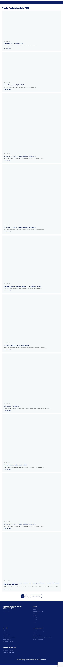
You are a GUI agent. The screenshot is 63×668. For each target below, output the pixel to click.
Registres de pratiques (8, 652)
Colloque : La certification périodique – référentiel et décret (22, 286)
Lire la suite (7, 48)
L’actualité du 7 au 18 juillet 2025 (14, 85)
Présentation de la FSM (38, 611)
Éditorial (34, 609)
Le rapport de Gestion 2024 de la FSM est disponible (20, 156)
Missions (5, 633)
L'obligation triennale (37, 635)
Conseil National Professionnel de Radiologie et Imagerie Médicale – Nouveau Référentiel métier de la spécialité (31, 583)
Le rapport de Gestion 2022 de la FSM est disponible (20, 524)
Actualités (35, 620)
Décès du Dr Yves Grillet (11, 406)
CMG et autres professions (9, 637)
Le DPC (34, 633)
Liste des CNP (6, 635)
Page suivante (36, 596)
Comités (34, 615)
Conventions (35, 617)
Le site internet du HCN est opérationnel (16, 345)
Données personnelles (35, 660)
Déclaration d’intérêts (8, 650)
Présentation (6, 631)
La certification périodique (39, 631)
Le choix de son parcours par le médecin (42, 637)
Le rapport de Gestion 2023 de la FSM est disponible (20, 227)
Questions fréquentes (8, 641)
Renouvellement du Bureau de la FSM (15, 465)
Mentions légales (26, 660)
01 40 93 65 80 (6, 612)
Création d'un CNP (7, 639)
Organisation (35, 613)
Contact (34, 622)
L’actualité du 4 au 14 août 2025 (13, 43)
